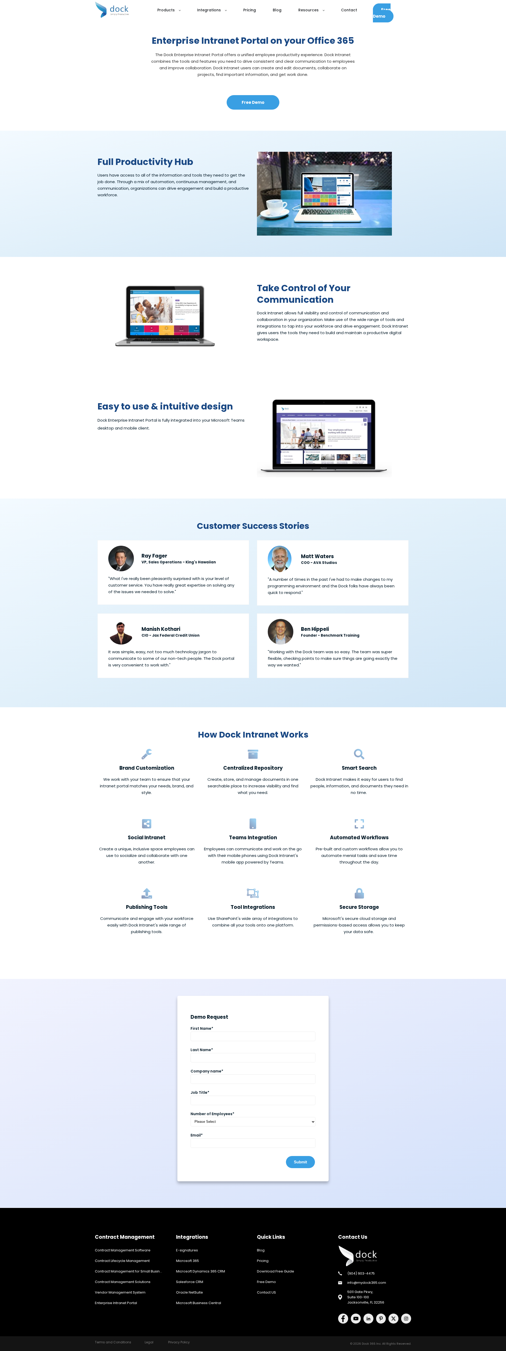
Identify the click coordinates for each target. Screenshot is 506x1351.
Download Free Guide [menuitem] (275, 1271)
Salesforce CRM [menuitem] (189, 1281)
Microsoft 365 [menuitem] (187, 1260)
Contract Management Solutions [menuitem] (122, 1281)
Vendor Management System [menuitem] (120, 1292)
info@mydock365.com (366, 1282)
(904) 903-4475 (361, 1273)
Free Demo (382, 13)
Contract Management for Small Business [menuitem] (130, 1271)
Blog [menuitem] (261, 1250)
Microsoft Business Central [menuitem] (198, 1302)
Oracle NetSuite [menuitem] (189, 1292)
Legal (149, 1342)
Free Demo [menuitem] (266, 1281)
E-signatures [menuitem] (187, 1250)
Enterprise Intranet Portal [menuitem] (116, 1302)
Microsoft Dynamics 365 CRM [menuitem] (200, 1271)
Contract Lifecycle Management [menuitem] (122, 1260)
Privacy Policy (179, 1342)
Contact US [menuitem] (266, 1292)
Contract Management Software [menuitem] (122, 1250)
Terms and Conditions (113, 1342)
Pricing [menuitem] (263, 1260)
